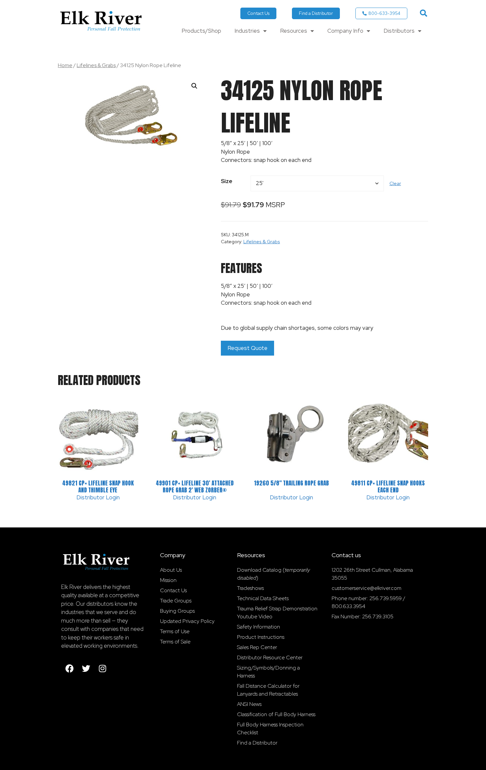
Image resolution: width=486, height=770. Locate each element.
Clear (395, 183)
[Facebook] (69, 668)
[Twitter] (86, 668)
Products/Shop (201, 30)
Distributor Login (98, 497)
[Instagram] (102, 668)
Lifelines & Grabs (96, 65)
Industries (247, 30)
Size (226, 181)
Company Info (345, 30)
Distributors (399, 30)
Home (65, 65)
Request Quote (247, 348)
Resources (293, 30)
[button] (423, 13)
